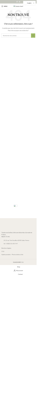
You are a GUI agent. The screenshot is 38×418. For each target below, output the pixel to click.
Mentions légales (6, 248)
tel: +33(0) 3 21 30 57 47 (11, 243)
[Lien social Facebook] (17, 1)
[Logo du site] (18, 6)
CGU (2, 251)
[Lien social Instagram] (19, 1)
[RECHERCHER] (33, 35)
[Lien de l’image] (18, 226)
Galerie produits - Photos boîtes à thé (12, 254)
